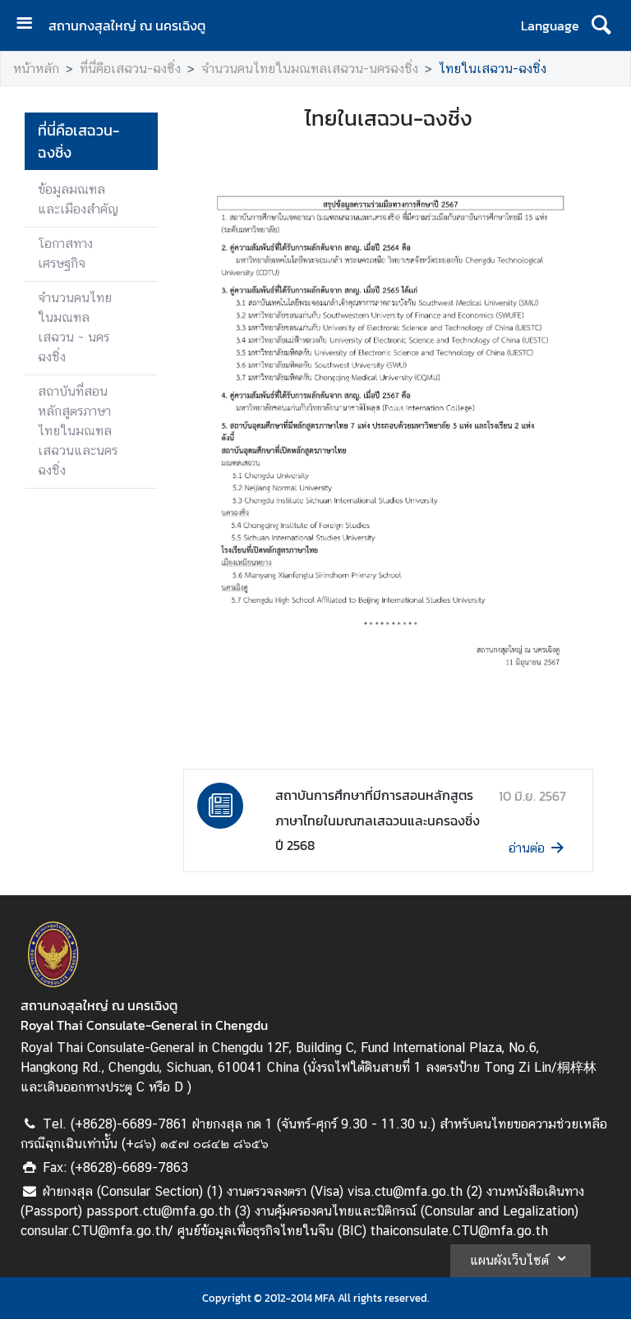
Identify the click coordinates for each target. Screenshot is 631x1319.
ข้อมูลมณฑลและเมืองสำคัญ (78, 199)
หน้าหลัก (36, 68)
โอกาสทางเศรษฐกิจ (65, 253)
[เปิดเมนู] (30, 25)
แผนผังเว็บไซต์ (509, 1260)
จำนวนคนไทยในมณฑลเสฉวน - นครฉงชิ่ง (75, 327)
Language (550, 25)
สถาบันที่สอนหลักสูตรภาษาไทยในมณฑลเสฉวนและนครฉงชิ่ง (77, 431)
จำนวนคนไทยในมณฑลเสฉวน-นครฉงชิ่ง (309, 68)
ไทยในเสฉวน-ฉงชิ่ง (492, 68)
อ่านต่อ (527, 848)
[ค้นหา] (601, 25)
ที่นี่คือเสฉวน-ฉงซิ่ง (130, 68)
